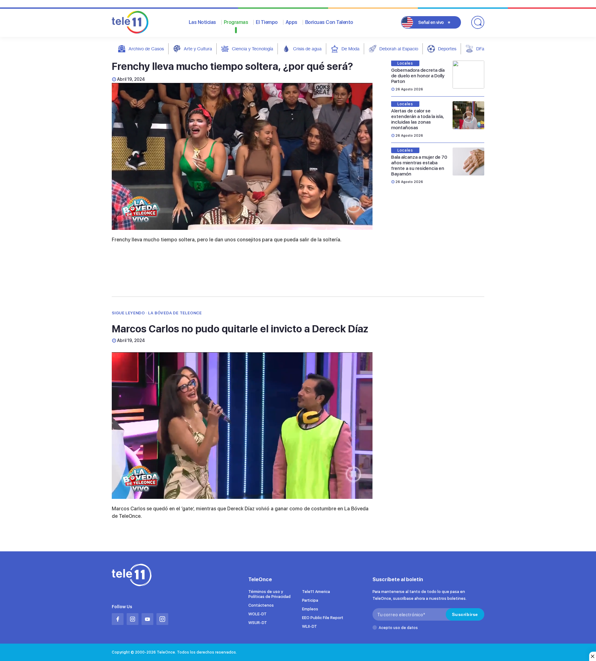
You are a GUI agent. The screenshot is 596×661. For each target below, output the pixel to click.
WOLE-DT (257, 614)
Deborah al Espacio (398, 48)
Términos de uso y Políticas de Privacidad (269, 594)
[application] (242, 156)
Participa (310, 600)
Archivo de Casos (146, 48)
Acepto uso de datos (398, 628)
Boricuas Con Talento (329, 22)
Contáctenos (261, 605)
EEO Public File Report (322, 617)
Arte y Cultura (198, 48)
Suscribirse (465, 614)
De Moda (350, 48)
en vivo (431, 22)
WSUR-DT (257, 622)
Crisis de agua (307, 48)
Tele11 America (316, 591)
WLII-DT (309, 626)
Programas (236, 22)
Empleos (310, 609)
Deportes (447, 48)
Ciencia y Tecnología (252, 48)
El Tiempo (267, 22)
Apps (291, 22)
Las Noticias (202, 22)
